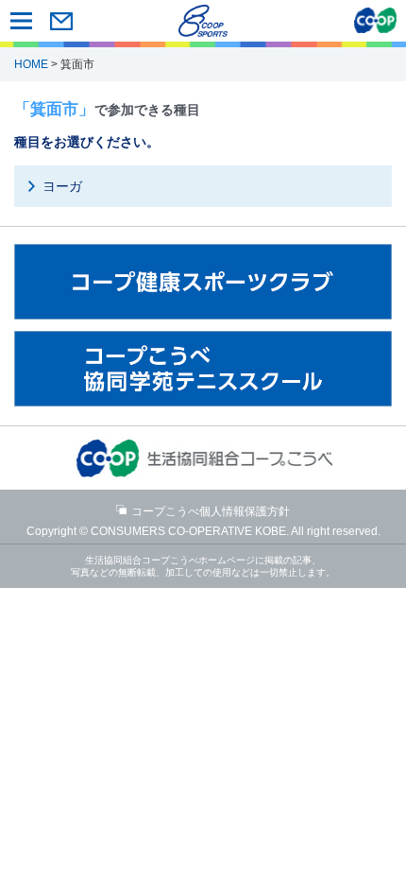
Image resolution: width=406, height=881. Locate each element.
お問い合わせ (61, 21)
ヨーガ (62, 186)
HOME (31, 64)
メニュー (21, 21)
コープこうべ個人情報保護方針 (210, 511)
